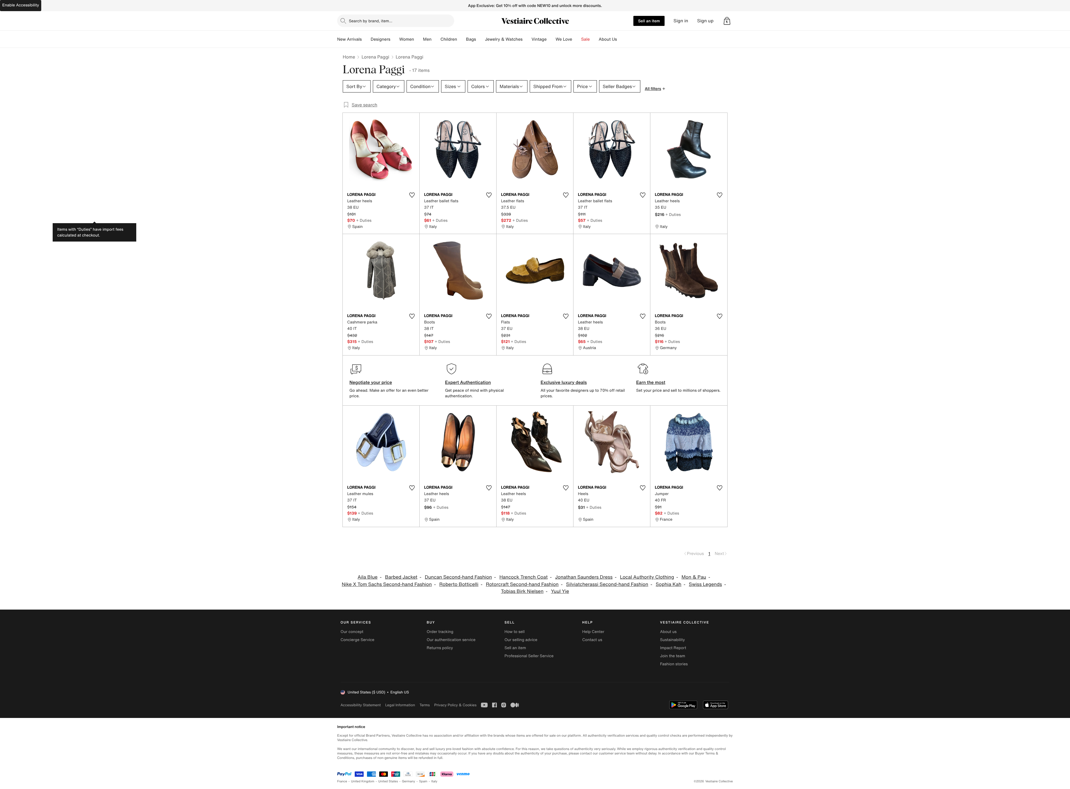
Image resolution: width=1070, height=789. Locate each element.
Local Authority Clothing (647, 577)
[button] (727, 21)
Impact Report (673, 648)
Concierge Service (357, 640)
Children (449, 39)
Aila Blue (368, 577)
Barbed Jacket (401, 577)
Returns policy (440, 648)
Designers (380, 39)
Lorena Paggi (375, 56)
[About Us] (621, 39)
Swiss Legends (705, 584)
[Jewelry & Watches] (527, 39)
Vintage (538, 39)
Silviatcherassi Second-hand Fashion (607, 584)
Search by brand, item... (370, 21)
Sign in (680, 21)
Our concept (352, 632)
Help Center (593, 632)
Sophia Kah (668, 584)
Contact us (592, 640)
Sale (585, 39)
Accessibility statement (361, 705)
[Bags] (480, 39)
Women (406, 39)
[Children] (461, 39)
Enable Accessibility (20, 5)
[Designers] (395, 39)
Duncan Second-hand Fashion (458, 577)
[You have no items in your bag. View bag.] (727, 21)
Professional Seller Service (528, 656)
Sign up (705, 21)
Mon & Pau (694, 577)
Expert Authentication (468, 382)
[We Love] (577, 39)
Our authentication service (451, 640)
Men (427, 39)
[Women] (418, 39)
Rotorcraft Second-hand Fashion (522, 584)
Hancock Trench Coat (523, 577)
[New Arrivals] (366, 39)
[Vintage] (551, 39)
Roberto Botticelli (458, 584)
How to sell (514, 632)
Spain (423, 781)
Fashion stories (674, 664)
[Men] (436, 39)
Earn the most (650, 382)
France (342, 781)
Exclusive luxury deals (564, 382)
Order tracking (440, 632)
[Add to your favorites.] (411, 195)
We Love (564, 39)
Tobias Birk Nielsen (522, 591)
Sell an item (649, 21)
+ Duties (363, 220)
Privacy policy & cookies (455, 705)
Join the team (672, 656)
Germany (408, 781)
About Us (608, 39)
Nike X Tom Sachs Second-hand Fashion (387, 584)
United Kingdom (362, 781)
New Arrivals (349, 39)
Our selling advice (520, 640)
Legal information (400, 705)
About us (668, 632)
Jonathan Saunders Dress (583, 577)
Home (349, 56)
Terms (424, 705)
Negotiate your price (370, 382)
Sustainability (672, 640)
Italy (434, 781)
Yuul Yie (560, 591)
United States (388, 781)
